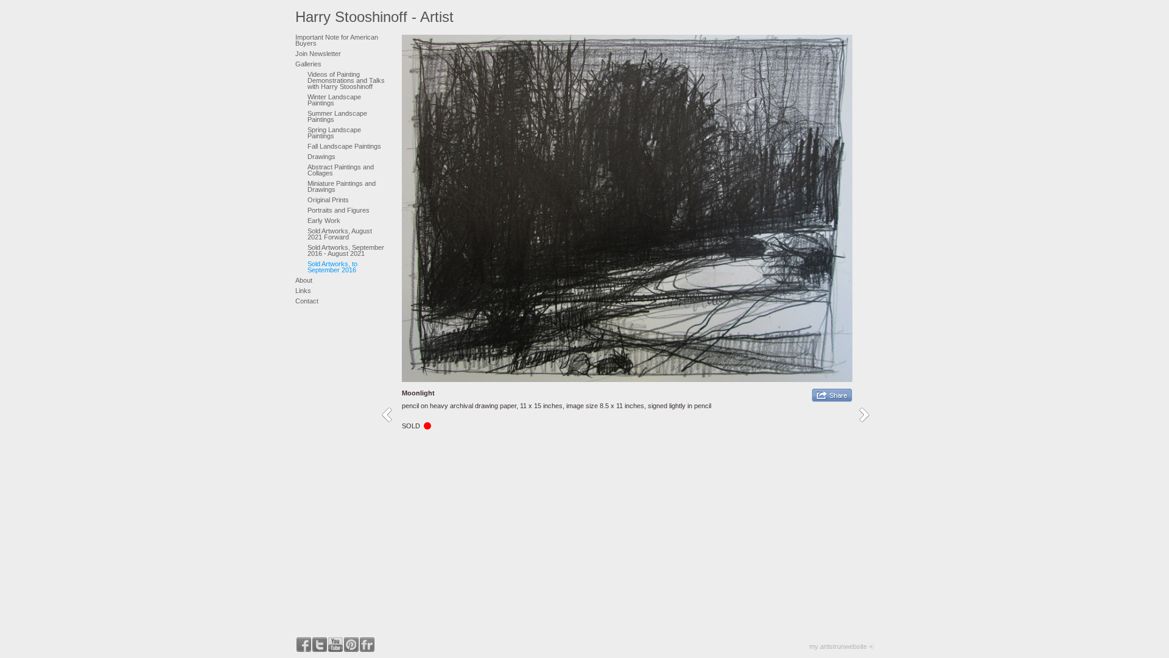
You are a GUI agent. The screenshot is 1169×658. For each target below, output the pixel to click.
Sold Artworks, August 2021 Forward (339, 234)
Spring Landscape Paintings (334, 133)
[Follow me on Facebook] (304, 644)
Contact (306, 301)
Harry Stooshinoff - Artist (374, 17)
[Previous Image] (391, 414)
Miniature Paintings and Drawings (341, 186)
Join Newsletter (318, 53)
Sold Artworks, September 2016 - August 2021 (345, 250)
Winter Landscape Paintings (334, 100)
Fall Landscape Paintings (344, 146)
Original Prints (328, 199)
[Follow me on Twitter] (319, 644)
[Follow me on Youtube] (335, 644)
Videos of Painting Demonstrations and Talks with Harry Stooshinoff (346, 80)
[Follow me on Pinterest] (351, 644)
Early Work (323, 220)
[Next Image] (868, 414)
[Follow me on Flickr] (367, 644)
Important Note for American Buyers (336, 40)
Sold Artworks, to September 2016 (332, 267)
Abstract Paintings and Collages (340, 170)
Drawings (321, 156)
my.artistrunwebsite (838, 646)
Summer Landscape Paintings (337, 116)
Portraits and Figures (338, 210)
